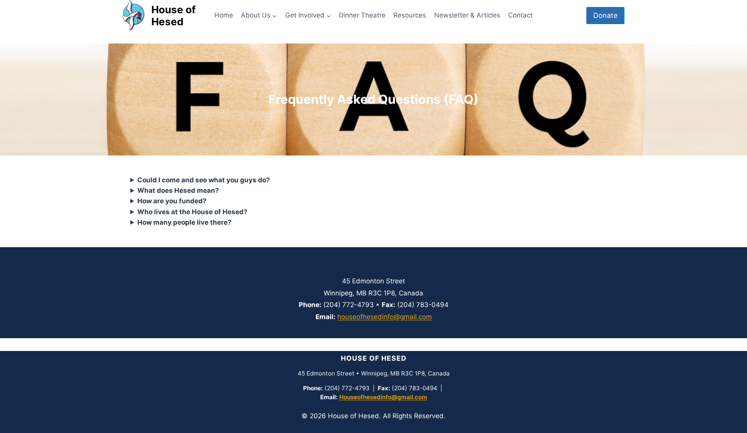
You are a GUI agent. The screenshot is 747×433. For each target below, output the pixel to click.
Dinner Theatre (362, 15)
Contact (520, 15)
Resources (409, 15)
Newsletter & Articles (467, 15)
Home (223, 15)
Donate (605, 15)
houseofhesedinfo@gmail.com (384, 317)
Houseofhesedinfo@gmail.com (383, 397)
